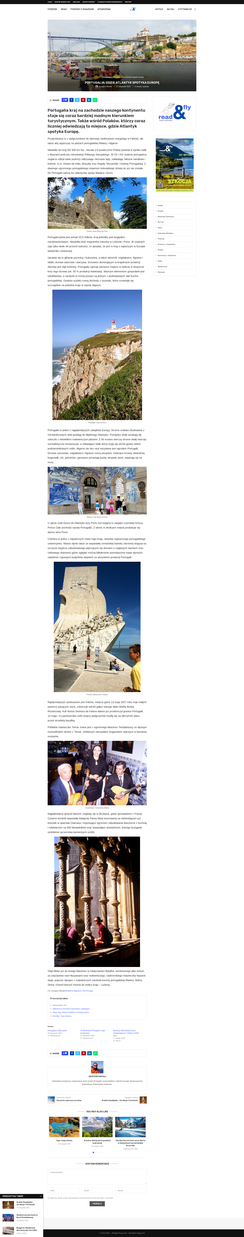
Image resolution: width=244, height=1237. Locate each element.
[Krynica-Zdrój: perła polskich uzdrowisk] (97, 1127)
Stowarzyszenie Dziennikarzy (110, 2)
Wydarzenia (104, 9)
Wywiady (161, 272)
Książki (160, 211)
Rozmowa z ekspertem (167, 255)
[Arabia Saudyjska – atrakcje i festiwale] (8, 1205)
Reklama (76, 2)
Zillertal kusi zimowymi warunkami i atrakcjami (71, 1009)
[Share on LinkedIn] (89, 100)
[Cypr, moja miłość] (64, 1127)
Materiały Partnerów (166, 217)
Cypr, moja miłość (64, 1140)
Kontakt (128, 2)
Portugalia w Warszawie (57, 1030)
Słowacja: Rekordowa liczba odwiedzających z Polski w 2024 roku (126, 1033)
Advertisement (88, 2)
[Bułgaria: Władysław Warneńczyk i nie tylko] (8, 1230)
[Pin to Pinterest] (83, 100)
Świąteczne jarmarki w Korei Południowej (27, 1216)
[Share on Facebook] (71, 100)
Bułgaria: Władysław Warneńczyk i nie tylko (27, 1229)
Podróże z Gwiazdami (82, 9)
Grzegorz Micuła (97, 1076)
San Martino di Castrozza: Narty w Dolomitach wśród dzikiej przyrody (130, 1143)
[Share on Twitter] (77, 100)
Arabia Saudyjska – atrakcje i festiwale (26, 1203)
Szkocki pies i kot (59, 1005)
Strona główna (105, 77)
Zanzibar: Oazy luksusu (62, 1016)
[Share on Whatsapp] (95, 100)
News (64, 9)
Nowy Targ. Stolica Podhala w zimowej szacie (71, 1012)
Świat (160, 261)
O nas (50, 2)
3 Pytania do (185, 9)
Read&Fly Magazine (73, 991)
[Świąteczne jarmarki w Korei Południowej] (8, 1218)
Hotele (159, 9)
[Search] (195, 9)
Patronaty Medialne (165, 233)
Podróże (52, 9)
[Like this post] (66, 100)
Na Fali (170, 9)
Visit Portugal (87, 991)
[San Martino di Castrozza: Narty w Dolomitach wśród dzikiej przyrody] (130, 1127)
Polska (160, 250)
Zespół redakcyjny (62, 2)
